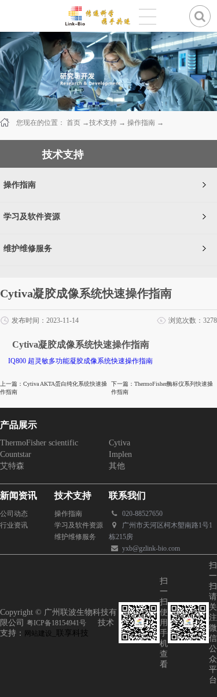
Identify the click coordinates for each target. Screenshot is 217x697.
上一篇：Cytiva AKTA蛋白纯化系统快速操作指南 (53, 388)
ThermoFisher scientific (39, 442)
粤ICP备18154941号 (56, 623)
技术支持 (103, 123)
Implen (120, 454)
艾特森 (12, 466)
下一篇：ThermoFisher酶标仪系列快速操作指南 (162, 388)
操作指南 (141, 123)
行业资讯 (14, 525)
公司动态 (14, 514)
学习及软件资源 (78, 525)
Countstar (15, 454)
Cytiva (119, 442)
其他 (117, 466)
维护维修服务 (75, 537)
